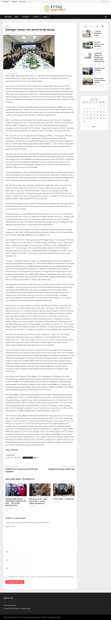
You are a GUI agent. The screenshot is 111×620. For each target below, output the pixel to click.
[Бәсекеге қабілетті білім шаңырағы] (87, 42)
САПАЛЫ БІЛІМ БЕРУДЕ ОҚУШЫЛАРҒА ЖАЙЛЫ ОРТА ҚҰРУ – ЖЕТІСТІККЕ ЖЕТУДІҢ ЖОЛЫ (15, 502)
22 (101, 115)
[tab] (85, 26)
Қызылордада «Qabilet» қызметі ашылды (100, 80)
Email (7, 560)
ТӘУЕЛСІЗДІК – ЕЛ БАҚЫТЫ (63, 499)
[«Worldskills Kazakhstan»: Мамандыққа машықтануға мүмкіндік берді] (87, 54)
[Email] (107, 1)
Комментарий (10, 526)
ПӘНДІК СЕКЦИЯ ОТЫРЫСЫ (99, 69)
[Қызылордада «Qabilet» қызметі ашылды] (87, 79)
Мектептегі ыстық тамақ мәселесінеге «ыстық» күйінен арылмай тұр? (38, 501)
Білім (16, 17)
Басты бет (8, 17)
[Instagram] (104, 1)
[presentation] (85, 26)
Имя (7, 552)
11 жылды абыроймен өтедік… (98, 33)
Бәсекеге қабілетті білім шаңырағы (99, 44)
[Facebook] (102, 1)
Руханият (25, 17)
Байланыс (14, 1)
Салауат (36, 17)
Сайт (6, 568)
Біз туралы (22, 1)
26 (91, 118)
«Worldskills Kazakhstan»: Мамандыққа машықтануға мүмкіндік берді (99, 57)
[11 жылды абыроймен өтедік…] (87, 31)
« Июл (93, 127)
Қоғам (45, 17)
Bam (58, 617)
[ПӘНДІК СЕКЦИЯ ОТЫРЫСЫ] (87, 69)
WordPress (53, 617)
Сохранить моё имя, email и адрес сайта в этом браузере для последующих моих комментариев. (41, 577)
